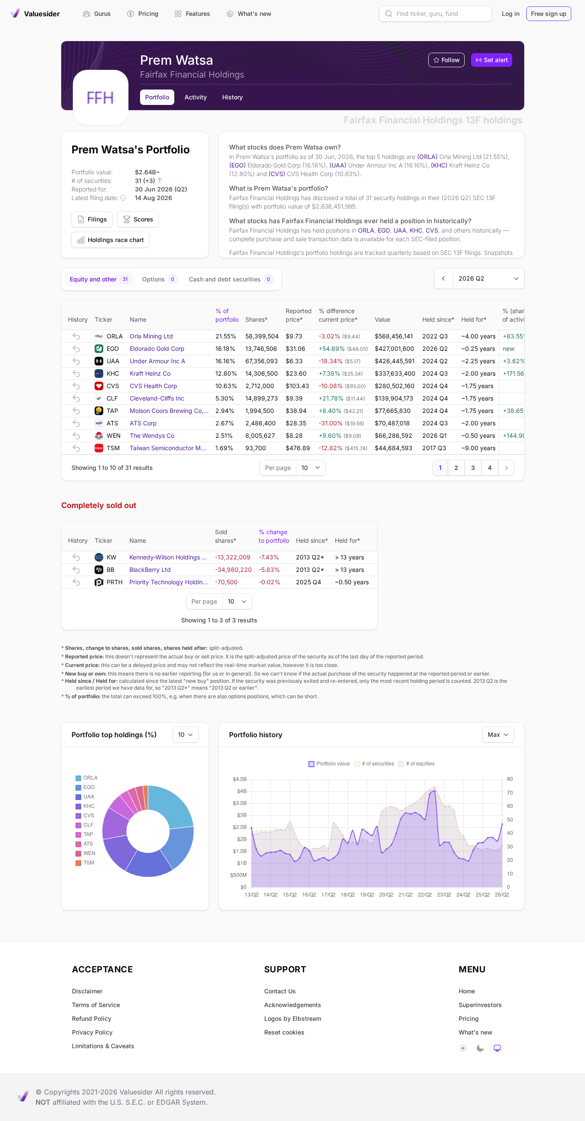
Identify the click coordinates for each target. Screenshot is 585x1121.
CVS (432, 230)
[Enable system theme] (497, 1048)
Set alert (496, 59)
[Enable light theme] (463, 1048)
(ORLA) (427, 156)
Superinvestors (480, 1004)
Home (467, 991)
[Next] (506, 467)
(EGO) (237, 165)
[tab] (100, 279)
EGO (384, 230)
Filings (97, 219)
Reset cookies (284, 1032)
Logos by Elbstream (292, 1018)
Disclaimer (87, 991)
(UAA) (337, 165)
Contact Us (280, 991)
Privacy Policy (92, 1032)
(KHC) (439, 165)
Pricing (469, 1018)
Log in (510, 13)
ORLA (366, 230)
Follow (451, 59)
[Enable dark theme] (480, 1048)
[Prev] (444, 278)
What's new (475, 1032)
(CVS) (277, 173)
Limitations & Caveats (103, 1045)
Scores (143, 219)
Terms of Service (96, 1004)
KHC (416, 230)
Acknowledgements (292, 1004)
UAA (400, 230)
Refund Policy (91, 1018)
